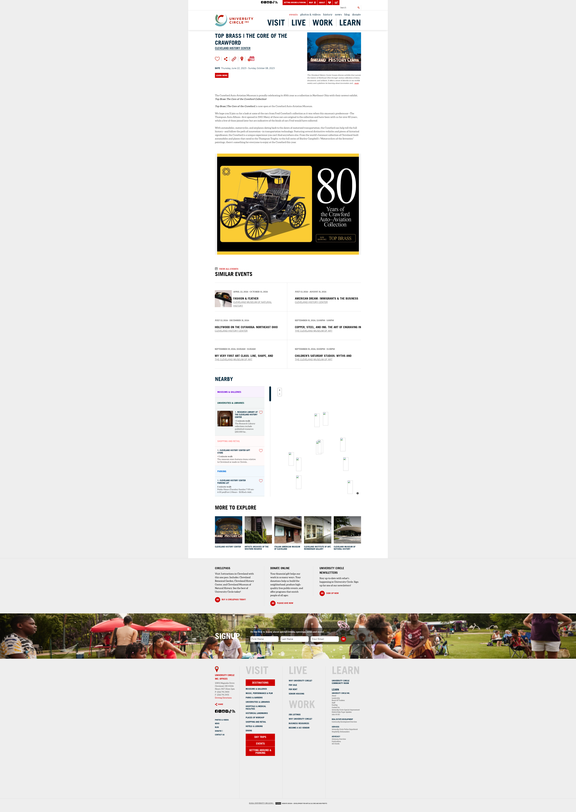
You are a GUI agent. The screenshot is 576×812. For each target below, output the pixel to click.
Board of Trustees (338, 700)
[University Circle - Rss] (276, 2)
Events (293, 14)
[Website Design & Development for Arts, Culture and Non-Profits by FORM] (300, 803)
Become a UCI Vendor (299, 727)
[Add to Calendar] (251, 58)
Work (322, 22)
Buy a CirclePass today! (231, 599)
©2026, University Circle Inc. (261, 803)
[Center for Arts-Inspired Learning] (325, 418)
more (356, 83)
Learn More (221, 75)
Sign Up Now (330, 593)
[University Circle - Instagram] (271, 2)
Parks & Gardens (254, 697)
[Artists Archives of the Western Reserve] (258, 530)
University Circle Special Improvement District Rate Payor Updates (346, 711)
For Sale (293, 685)
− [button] (280, 394)
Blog (347, 14)
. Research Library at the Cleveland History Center (246, 414)
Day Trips (260, 737)
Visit (276, 22)
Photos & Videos (310, 14)
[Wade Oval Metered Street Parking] (298, 482)
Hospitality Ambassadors (341, 731)
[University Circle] (234, 19)
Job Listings (295, 714)
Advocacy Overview (339, 739)
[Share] (225, 58)
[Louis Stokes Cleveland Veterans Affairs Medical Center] (291, 459)
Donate (356, 14)
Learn (350, 22)
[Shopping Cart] (336, 2)
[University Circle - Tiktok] (273, 2)
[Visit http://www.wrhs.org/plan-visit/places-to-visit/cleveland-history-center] (234, 58)
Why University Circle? (300, 680)
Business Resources (299, 723)
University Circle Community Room (340, 682)
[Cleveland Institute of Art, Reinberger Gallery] (317, 530)
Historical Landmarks (257, 713)
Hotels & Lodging (254, 726)
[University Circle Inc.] (317, 420)
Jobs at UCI (336, 714)
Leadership (336, 698)
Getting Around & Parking (295, 2)
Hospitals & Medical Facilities (256, 707)
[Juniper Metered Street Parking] (350, 487)
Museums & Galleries (256, 689)
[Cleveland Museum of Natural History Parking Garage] (298, 464)
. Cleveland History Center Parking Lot (231, 481)
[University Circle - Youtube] (268, 2)
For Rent (293, 689)
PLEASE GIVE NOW (282, 603)
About (322, 2)
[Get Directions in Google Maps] (241, 58)
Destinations (260, 682)
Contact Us (220, 734)
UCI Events (335, 743)
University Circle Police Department (345, 729)
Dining (249, 730)
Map (311, 2)
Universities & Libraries (258, 702)
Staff (333, 702)
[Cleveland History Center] (334, 72)
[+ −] (318, 441)
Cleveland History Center (232, 48)
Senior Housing (296, 693)
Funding (335, 705)
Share (220, 704)
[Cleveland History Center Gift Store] (318, 447)
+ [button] (280, 390)
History (328, 14)
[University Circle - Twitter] (265, 2)
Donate (219, 731)
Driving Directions (223, 698)
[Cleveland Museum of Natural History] (347, 530)
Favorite (217, 59)
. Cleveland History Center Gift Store (233, 451)
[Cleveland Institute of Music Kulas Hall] (345, 464)
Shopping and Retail (256, 722)
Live (298, 22)
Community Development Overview (344, 722)
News (338, 14)
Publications (336, 741)
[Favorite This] (261, 412)
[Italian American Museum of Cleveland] (288, 530)
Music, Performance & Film (259, 693)
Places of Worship (255, 717)
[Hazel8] (342, 444)
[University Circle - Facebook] (262, 2)
